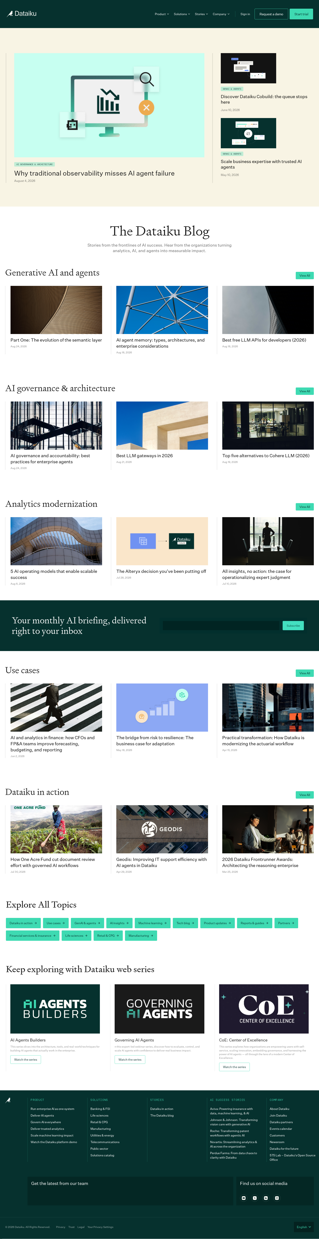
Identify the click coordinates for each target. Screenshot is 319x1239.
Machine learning (150, 923)
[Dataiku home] (21, 14)
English (302, 1227)
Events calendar (281, 1129)
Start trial (301, 14)
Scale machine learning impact (52, 1135)
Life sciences (74, 935)
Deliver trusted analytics (47, 1129)
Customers (277, 1135)
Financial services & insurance (30, 935)
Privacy (60, 1226)
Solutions (180, 14)
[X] (254, 1198)
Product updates (215, 923)
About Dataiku (279, 1109)
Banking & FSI (100, 1109)
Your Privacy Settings (100, 1226)
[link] (55, 1027)
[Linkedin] (266, 1198)
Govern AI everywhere (46, 1122)
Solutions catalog (102, 1155)
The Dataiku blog (162, 1115)
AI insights (117, 923)
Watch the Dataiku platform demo (54, 1142)
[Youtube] (243, 1198)
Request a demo (271, 14)
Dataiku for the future (284, 1148)
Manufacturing (139, 935)
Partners (284, 923)
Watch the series (25, 1059)
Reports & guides (252, 923)
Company (219, 14)
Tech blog (183, 923)
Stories (200, 14)
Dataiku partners (281, 1122)
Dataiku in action (21, 923)
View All (304, 275)
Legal (81, 1226)
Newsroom (277, 1142)
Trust (71, 1226)
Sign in (245, 14)
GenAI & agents (85, 923)
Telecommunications (104, 1142)
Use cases (54, 923)
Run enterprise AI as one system (52, 1109)
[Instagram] (277, 1198)
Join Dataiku (278, 1115)
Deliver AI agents (42, 1115)
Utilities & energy (102, 1135)
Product (160, 14)
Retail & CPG (106, 935)
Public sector (99, 1148)
